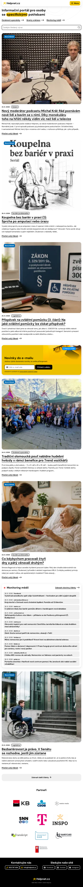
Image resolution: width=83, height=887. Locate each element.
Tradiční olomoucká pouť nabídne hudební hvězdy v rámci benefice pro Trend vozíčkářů (35, 458)
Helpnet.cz (13, 3)
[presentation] (41, 68)
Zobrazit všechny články (65, 587)
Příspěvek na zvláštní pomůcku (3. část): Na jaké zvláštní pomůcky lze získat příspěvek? (33, 322)
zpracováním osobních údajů (28, 371)
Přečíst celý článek (10, 133)
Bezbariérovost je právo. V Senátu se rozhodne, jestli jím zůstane (26, 751)
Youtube (62, 867)
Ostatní (15, 107)
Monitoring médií (54, 20)
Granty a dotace (33, 20)
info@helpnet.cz (29, 867)
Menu (76, 3)
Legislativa (16, 316)
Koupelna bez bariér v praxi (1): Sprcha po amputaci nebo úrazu (25, 219)
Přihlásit (43, 367)
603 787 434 (13, 867)
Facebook (49, 867)
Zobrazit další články (40, 777)
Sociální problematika (20, 213)
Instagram (75, 867)
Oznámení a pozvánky (11, 20)
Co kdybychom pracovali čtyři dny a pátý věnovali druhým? (24, 561)
